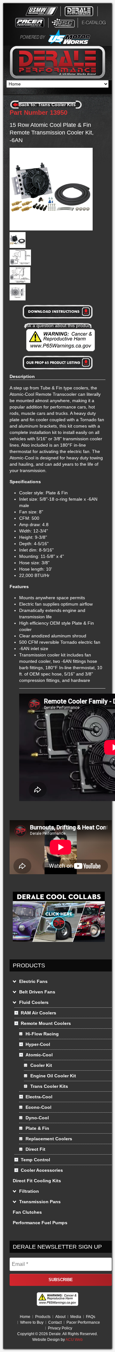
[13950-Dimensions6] (18, 298)
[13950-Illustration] (20, 263)
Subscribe (61, 1279)
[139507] (18, 246)
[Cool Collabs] (59, 943)
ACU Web (74, 1339)
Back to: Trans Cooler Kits (47, 104)
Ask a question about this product (57, 325)
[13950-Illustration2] (20, 281)
